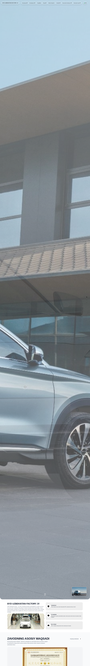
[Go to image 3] (86, 302)
